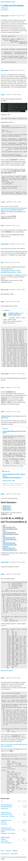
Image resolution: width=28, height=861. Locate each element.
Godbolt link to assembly (7, 670)
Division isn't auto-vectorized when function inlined (8, 829)
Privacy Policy (14, 853)
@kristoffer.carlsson (6, 416)
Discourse (9, 857)
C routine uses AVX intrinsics (12, 5)
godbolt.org (7, 310)
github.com (5, 428)
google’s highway (11, 253)
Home (2, 850)
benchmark (12, 833)
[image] (14, 107)
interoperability (4, 9)
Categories (8, 850)
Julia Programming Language (8, 1)
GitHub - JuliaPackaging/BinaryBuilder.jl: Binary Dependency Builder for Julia (14, 208)
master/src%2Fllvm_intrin (8, 480)
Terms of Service (5, 853)
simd (9, 833)
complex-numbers (7, 842)
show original (19, 466)
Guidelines (15, 850)
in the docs (20, 20)
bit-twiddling (11, 816)
